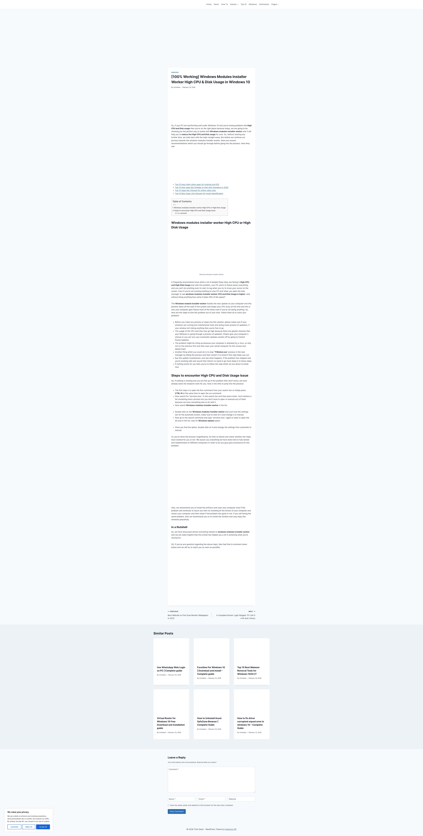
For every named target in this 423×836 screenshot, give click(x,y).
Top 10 (244, 4)
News (216, 4)
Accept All (43, 827)
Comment (174, 769)
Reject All (28, 827)
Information (264, 4)
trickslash (176, 87)
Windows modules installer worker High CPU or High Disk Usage (200, 208)
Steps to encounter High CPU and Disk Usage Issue (194, 210)
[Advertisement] (211, 107)
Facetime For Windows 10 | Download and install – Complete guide (211, 670)
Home (209, 4)
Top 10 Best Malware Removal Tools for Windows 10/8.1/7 (248, 670)
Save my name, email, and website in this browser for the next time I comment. (201, 805)
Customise (14, 827)
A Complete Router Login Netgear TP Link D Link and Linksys (235, 615)
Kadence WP (231, 829)
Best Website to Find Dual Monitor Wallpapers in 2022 (188, 615)
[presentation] (171, 650)
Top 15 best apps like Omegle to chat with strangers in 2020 (201, 187)
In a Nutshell (182, 213)
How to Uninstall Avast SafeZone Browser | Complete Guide (209, 721)
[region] (28, 820)
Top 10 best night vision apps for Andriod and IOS (197, 184)
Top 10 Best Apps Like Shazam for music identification (199, 193)
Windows (253, 4)
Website (232, 799)
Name (172, 799)
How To (224, 4)
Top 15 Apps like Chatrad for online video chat (195, 190)
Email (202, 799)
